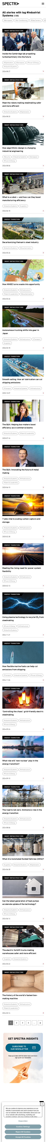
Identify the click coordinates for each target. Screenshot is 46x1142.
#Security (7, 157)
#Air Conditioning (21, 20)
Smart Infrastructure (13, 31)
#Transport (36, 339)
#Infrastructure (25, 290)
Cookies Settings (23, 1127)
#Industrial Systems (10, 67)
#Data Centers (36, 20)
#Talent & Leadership (11, 294)
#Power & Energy (33, 62)
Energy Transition (12, 219)
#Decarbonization (25, 248)
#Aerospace (8, 20)
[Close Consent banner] (42, 1104)
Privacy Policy (23, 1121)
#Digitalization (8, 62)
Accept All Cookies (23, 1137)
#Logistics (23, 206)
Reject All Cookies (23, 1132)
